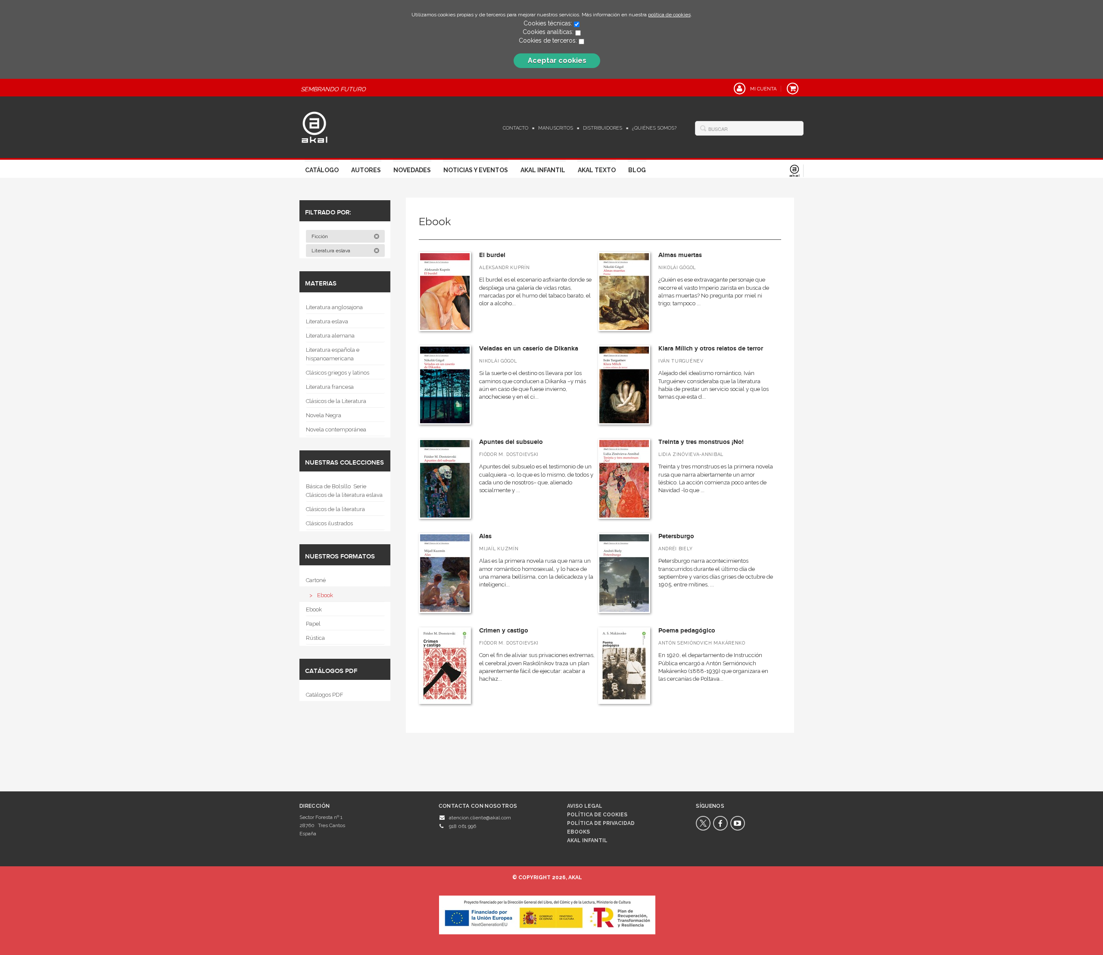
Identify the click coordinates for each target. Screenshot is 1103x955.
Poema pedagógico (686, 630)
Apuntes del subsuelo (511, 442)
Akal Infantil (542, 170)
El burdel (492, 255)
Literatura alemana (330, 335)
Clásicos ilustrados (329, 523)
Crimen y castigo (503, 630)
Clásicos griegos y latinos (337, 372)
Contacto (515, 128)
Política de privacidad (601, 823)
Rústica (315, 638)
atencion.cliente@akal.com (480, 818)
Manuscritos (555, 128)
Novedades (412, 170)
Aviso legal (584, 806)
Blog (637, 170)
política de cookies (669, 15)
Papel (313, 623)
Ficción (320, 236)
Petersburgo (676, 536)
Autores (366, 170)
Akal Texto (597, 170)
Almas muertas (680, 255)
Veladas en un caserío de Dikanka (528, 348)
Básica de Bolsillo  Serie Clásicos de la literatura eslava (344, 490)
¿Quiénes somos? (654, 128)
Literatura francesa (330, 387)
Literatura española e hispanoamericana (332, 354)
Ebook (325, 595)
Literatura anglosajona (334, 307)
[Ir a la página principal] (314, 126)
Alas (485, 536)
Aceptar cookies (557, 60)
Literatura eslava (332, 251)
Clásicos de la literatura (335, 509)
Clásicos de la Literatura (336, 401)
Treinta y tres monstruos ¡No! (701, 442)
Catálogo (322, 170)
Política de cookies (597, 815)
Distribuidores (602, 128)
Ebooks (578, 832)
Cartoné (316, 580)
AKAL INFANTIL (587, 840)
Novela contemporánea (336, 429)
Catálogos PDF (324, 694)
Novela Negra (323, 415)
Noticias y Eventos (475, 170)
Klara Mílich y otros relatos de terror (710, 348)
